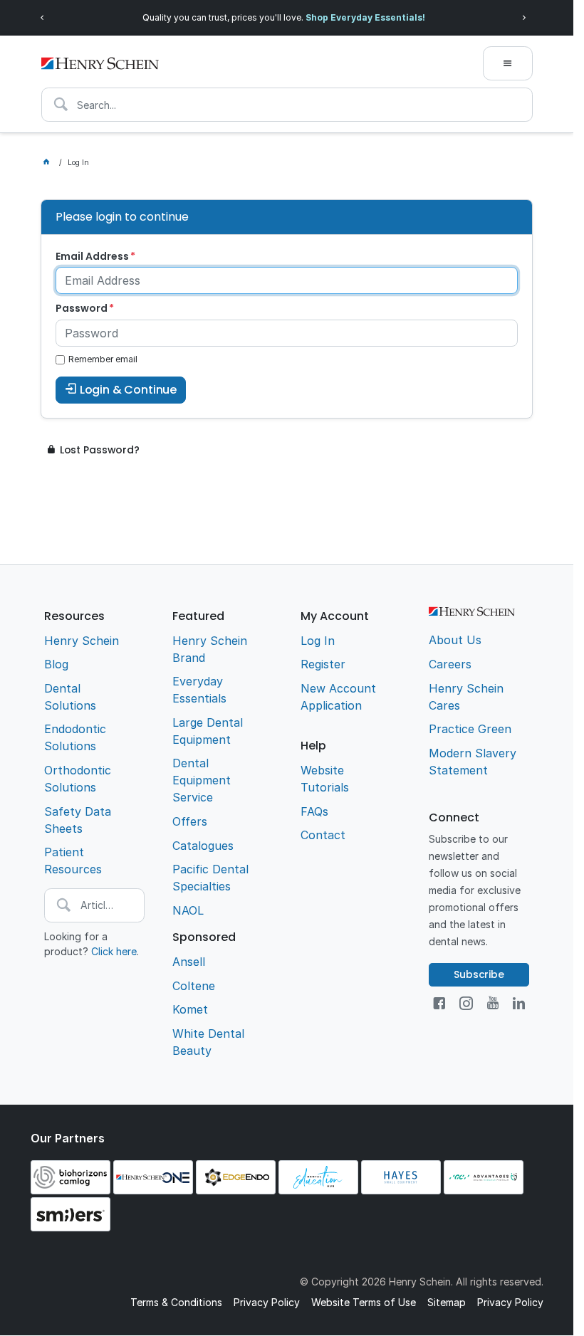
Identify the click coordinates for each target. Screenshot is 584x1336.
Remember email (102, 359)
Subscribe (479, 974)
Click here (114, 951)
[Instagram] (466, 1003)
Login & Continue (128, 390)
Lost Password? (100, 450)
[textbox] (287, 105)
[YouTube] (493, 1003)
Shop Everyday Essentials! (365, 17)
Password (82, 308)
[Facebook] (439, 1003)
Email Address (92, 256)
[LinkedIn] (519, 1003)
